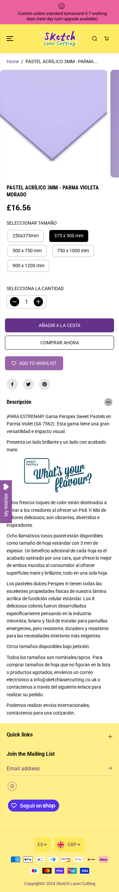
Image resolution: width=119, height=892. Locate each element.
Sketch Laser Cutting (75, 883)
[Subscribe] (109, 769)
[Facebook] (12, 384)
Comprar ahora (59, 342)
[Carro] (106, 39)
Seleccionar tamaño (32, 223)
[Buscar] (94, 39)
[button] (11, 38)
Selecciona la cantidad (35, 288)
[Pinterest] (44, 384)
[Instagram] (12, 786)
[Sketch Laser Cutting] (59, 38)
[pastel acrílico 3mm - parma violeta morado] (53, 123)
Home (13, 61)
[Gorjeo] (28, 384)
